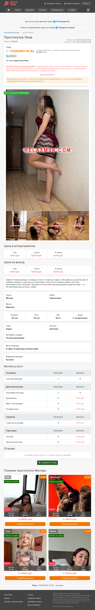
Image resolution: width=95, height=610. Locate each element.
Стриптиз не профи (14, 423)
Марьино (10, 307)
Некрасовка (55, 298)
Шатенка (54, 329)
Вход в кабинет (34, 605)
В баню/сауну (31, 349)
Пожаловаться (49, 75)
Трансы (7, 598)
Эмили (53, 531)
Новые (18, 10)
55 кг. (58, 318)
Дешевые (30, 10)
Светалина (55, 477)
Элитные (42, 10)
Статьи (30, 595)
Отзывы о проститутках (13, 602)
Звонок (12, 56)
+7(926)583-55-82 (21, 51)
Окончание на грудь (15, 392)
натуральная (81, 318)
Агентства (8, 595)
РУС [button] (86, 4)
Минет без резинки (14, 403)
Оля (7, 477)
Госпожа (9, 436)
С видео (71, 10)
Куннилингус (11, 398)
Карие (9, 329)
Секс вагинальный (14, 379)
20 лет (15, 318)
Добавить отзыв (49, 463)
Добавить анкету (54, 3)
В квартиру (19, 349)
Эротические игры (14, 442)
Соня (7, 531)
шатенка (59, 585)
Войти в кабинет (73, 3)
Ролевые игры (12, 409)
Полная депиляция (15, 338)
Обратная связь (34, 598)
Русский (9, 359)
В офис (9, 349)
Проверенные (57, 10)
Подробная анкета (25, 524)
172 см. (36, 318)
